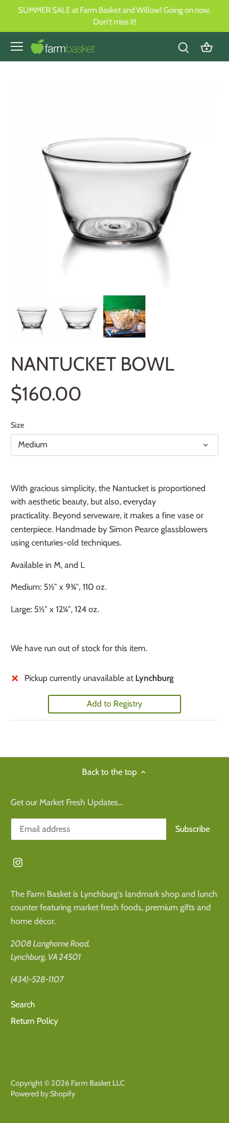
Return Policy (34, 1021)
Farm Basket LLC (98, 1083)
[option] (32, 316)
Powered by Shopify (43, 1093)
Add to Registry (114, 704)
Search (23, 1004)
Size (17, 425)
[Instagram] (17, 862)
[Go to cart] (206, 46)
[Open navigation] (17, 46)
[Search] (183, 46)
